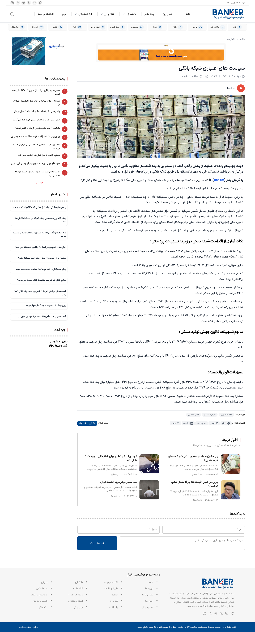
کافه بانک (78, 588)
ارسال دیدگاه (95, 543)
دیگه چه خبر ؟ (76, 595)
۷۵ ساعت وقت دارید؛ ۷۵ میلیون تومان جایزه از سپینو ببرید (39, 234)
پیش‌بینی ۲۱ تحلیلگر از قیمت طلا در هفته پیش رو (35, 136)
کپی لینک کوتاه (85, 423)
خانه (188, 14)
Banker (219, 180)
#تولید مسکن (209, 414)
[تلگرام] (23, 3)
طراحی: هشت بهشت (28, 627)
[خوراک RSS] (18, 3)
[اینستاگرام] (12, 3)
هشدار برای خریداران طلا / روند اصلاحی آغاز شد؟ (42, 258)
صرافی (44, 582)
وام (64, 14)
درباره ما (149, 588)
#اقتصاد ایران (226, 414)
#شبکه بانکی (193, 414)
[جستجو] (12, 14)
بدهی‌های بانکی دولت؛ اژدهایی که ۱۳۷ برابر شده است (36, 92)
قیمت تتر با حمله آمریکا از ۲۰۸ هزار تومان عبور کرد (41, 317)
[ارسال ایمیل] (34, 3)
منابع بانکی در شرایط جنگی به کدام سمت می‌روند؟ (41, 280)
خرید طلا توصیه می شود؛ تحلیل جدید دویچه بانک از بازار (37, 173)
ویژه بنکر (149, 14)
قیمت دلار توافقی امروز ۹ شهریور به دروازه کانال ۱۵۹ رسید (40, 293)
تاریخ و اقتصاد (110, 588)
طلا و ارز (109, 14)
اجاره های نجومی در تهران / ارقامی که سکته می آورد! (40, 247)
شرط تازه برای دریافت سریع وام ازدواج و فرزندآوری (35, 163)
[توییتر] (29, 3)
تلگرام (224, 423)
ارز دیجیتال (85, 14)
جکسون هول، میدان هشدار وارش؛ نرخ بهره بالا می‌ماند (36, 146)
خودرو (115, 595)
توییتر (212, 423)
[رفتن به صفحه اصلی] (228, 14)
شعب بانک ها (40, 601)
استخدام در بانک (39, 595)
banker (231, 88)
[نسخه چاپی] (206, 76)
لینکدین (186, 423)
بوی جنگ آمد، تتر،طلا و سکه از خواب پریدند (44, 305)
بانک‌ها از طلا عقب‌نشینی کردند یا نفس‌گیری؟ (37, 128)
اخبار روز (168, 14)
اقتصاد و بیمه (45, 14)
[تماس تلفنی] (40, 3)
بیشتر (40, 183)
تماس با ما (147, 595)
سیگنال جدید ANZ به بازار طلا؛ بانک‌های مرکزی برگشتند (36, 103)
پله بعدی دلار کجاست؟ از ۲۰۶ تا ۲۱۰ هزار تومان (37, 111)
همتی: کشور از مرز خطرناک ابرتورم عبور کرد (39, 155)
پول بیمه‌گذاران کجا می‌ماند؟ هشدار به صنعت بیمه (41, 269)
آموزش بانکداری (75, 601)
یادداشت (113, 607)
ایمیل (174, 423)
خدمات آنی (41, 588)
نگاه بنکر (43, 607)
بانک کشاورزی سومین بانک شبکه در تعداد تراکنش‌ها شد (40, 220)
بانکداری (131, 14)
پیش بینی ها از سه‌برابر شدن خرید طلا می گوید (36, 120)
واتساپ (200, 423)
